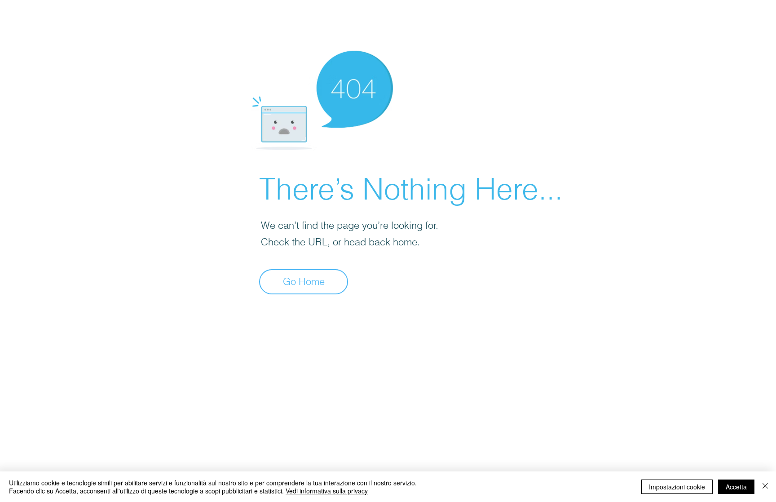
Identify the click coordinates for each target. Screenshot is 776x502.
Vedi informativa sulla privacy (327, 490)
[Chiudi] (765, 487)
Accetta (736, 486)
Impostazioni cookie (677, 486)
